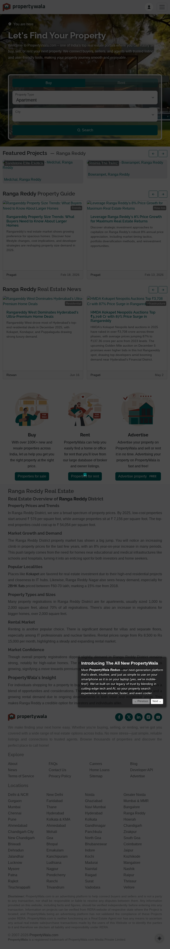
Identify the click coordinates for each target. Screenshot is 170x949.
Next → (157, 701)
